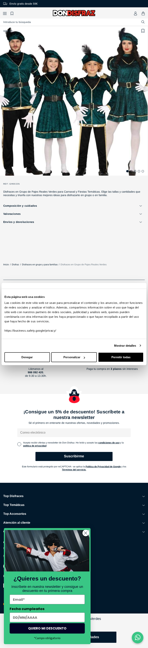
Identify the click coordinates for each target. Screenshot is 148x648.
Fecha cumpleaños (27, 608)
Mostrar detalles (125, 345)
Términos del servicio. (74, 469)
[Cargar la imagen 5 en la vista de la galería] (143, 171)
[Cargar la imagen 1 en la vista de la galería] (127, 171)
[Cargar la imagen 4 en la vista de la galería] (139, 171)
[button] (5, 13)
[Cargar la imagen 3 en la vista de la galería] (135, 171)
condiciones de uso (108, 442)
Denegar (27, 357)
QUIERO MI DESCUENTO (47, 628)
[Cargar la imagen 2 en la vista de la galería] (131, 171)
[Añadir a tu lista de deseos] (143, 30)
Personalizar (71, 357)
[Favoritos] (12, 13)
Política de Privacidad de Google (103, 466)
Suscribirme (74, 456)
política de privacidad (34, 445)
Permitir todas (120, 357)
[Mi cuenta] (135, 13)
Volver (8, 31)
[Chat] (137, 637)
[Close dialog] (85, 533)
